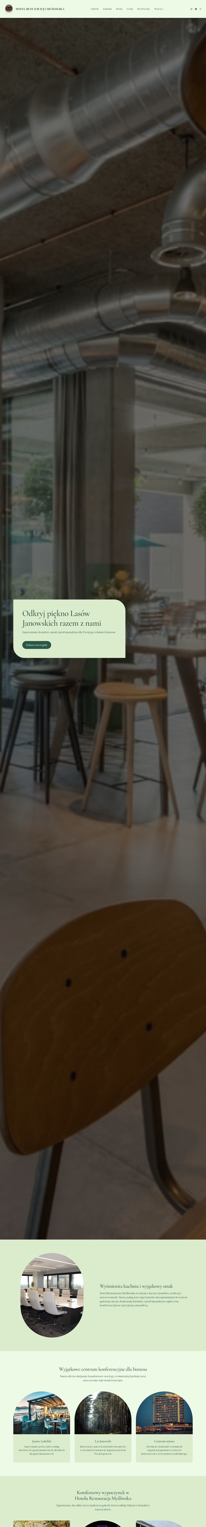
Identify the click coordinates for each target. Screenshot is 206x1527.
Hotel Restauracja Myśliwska (40, 9)
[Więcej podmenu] (163, 9)
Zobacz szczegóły (37, 645)
